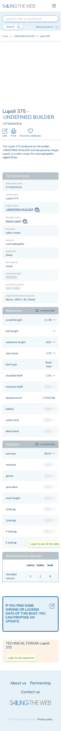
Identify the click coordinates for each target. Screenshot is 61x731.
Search (10, 26)
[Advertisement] (30, 76)
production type (13, 273)
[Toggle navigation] (54, 5)
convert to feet (47, 310)
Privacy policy (45, 719)
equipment (11, 251)
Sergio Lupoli (13, 221)
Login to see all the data (44, 543)
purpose (10, 240)
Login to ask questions (21, 657)
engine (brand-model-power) (20, 295)
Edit (4, 135)
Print (13, 135)
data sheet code (14, 183)
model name (12, 194)
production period (14, 284)
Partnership (40, 683)
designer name (13, 217)
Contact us (30, 691)
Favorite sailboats (30, 135)
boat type (10, 229)
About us (18, 683)
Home (5, 36)
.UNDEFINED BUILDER (24, 36)
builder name (12, 205)
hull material (12, 262)
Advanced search (44, 27)
